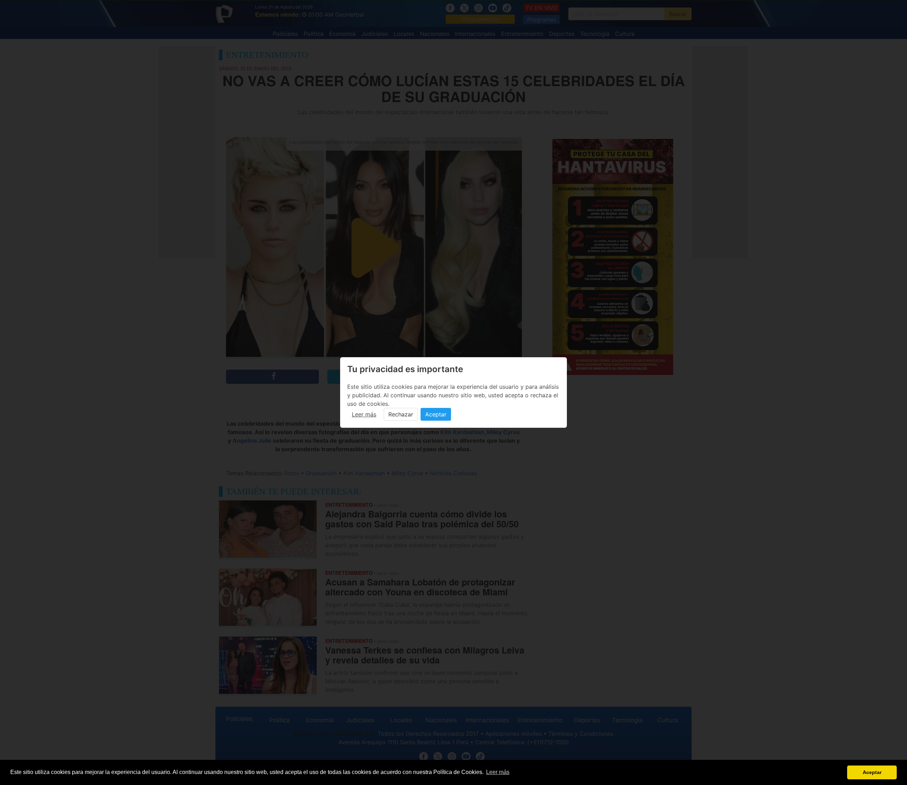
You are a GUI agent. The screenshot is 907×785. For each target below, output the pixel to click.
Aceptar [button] (872, 772)
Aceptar (435, 414)
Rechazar (400, 414)
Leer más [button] (497, 772)
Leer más (364, 414)
